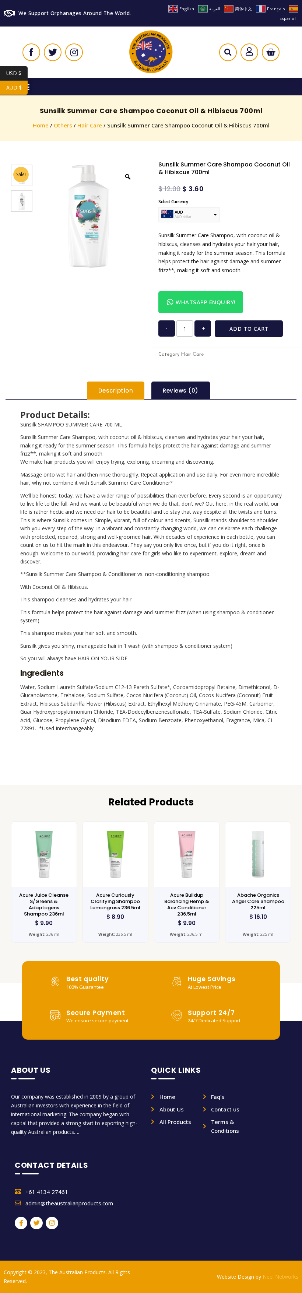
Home (41, 125)
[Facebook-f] (21, 1223)
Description (115, 390)
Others (63, 125)
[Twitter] (36, 1223)
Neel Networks (280, 1276)
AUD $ (17, 87)
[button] (227, 54)
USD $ (17, 73)
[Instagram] (52, 1223)
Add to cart (248, 328)
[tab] (116, 391)
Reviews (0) (181, 390)
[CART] (270, 52)
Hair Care (89, 125)
